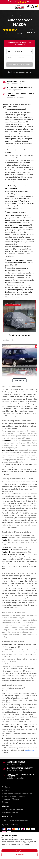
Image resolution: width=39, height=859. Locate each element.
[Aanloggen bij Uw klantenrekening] (32, 7)
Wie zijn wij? (6, 790)
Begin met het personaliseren (19, 64)
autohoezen (29, 750)
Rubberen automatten (10, 812)
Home (10, 15)
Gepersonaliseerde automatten (13, 810)
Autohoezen (16, 15)
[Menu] (7, 7)
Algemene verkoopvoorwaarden (13, 796)
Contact (5, 802)
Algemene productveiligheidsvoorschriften (17, 793)
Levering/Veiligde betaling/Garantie (15, 820)
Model (10, 58)
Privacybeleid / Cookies (10, 799)
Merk (9, 51)
